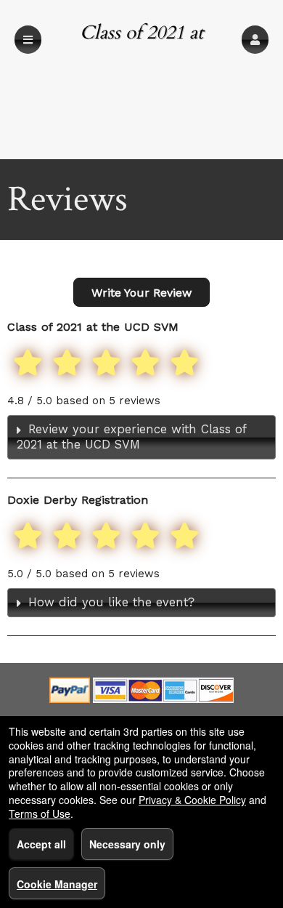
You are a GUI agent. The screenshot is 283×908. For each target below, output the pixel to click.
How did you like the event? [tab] (111, 602)
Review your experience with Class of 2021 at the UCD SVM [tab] (132, 436)
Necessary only (127, 844)
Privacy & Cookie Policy (192, 799)
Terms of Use (39, 813)
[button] (255, 39)
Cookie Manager (57, 884)
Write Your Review (141, 293)
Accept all (41, 844)
